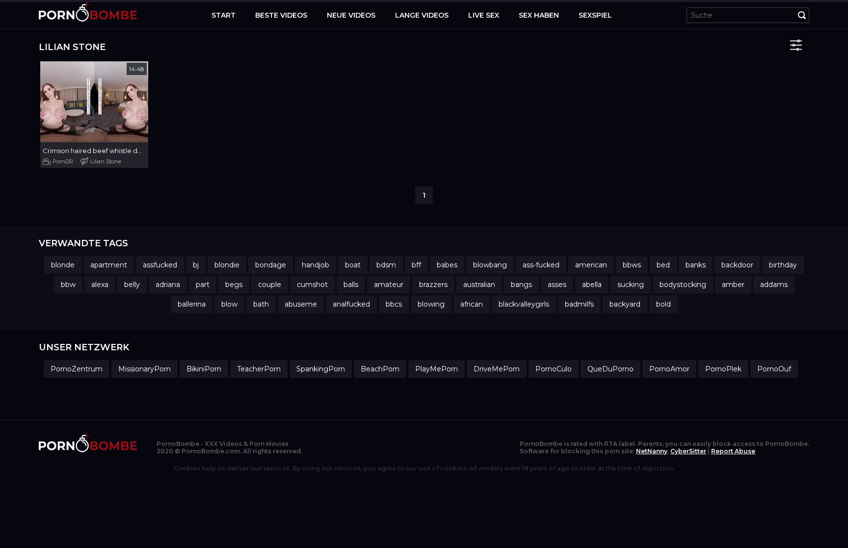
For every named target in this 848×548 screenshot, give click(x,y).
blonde (63, 265)
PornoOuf (774, 369)
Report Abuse (733, 451)
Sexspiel (595, 15)
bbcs (394, 304)
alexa (99, 284)
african (471, 304)
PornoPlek (723, 369)
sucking (630, 284)
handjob (315, 265)
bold (663, 304)
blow (229, 304)
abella (592, 284)
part (203, 284)
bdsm (386, 265)
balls (351, 284)
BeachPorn (380, 369)
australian (479, 284)
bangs (521, 284)
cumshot (312, 284)
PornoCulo (553, 369)
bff (416, 265)
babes (447, 265)
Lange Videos (422, 15)
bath (261, 304)
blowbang (490, 265)
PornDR (63, 161)
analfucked (351, 304)
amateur (388, 284)
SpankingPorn (320, 369)
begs (233, 284)
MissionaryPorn (144, 369)
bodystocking (683, 284)
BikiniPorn (203, 369)
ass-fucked (541, 265)
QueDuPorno (610, 369)
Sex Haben (539, 15)
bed (663, 265)
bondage (270, 265)
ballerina (192, 304)
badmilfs (579, 304)
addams (774, 284)
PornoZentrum (77, 369)
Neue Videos (351, 15)
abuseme (301, 304)
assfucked (160, 265)
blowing (431, 304)
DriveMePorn (497, 369)
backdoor (737, 265)
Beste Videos (281, 15)
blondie (226, 265)
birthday (783, 265)
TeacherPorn (259, 369)
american (591, 265)
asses (557, 284)
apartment (108, 265)
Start (224, 15)
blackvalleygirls (524, 304)
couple (269, 284)
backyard (625, 304)
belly (132, 284)
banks (696, 265)
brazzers (433, 284)
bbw (68, 284)
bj (196, 265)
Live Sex (483, 15)
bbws (632, 265)
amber (733, 284)
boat (353, 265)
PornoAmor (669, 369)
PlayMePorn (436, 369)
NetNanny (651, 451)
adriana (168, 284)
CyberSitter (688, 451)
